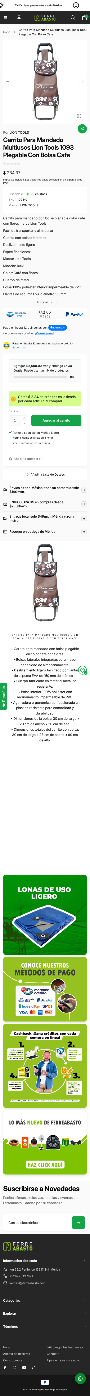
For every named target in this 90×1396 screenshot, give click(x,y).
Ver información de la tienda (31, 443)
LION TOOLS (16, 132)
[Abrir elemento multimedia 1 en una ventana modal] (45, 82)
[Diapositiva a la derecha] (82, 81)
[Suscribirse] (78, 1222)
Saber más (19, 347)
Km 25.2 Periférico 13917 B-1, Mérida (34, 1269)
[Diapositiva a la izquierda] (7, 81)
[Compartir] (82, 128)
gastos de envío (39, 179)
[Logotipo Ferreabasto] (17, 1249)
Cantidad (14, 411)
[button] (5, 17)
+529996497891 (21, 1276)
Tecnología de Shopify (56, 1389)
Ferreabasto (38, 1389)
